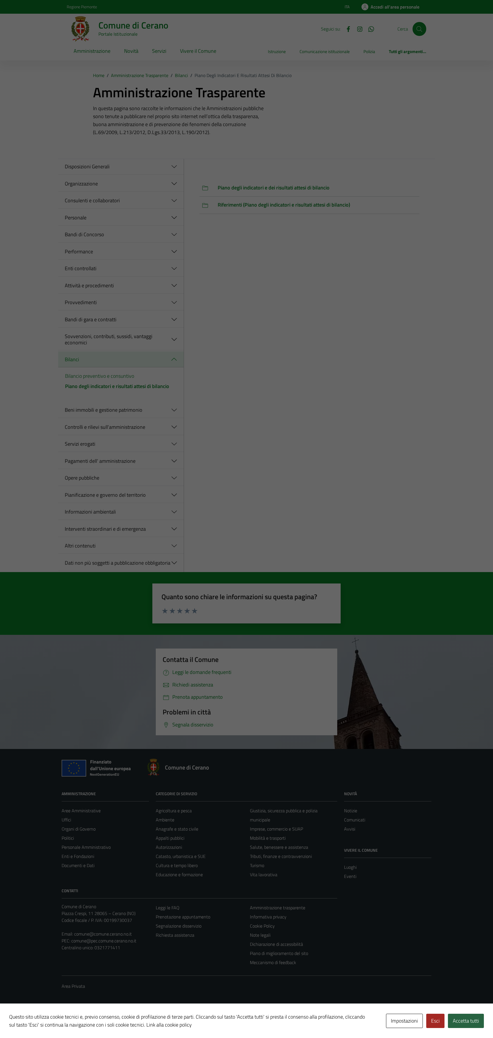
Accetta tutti (466, 1021)
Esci (435, 1021)
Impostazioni (404, 1021)
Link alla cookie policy (169, 1025)
